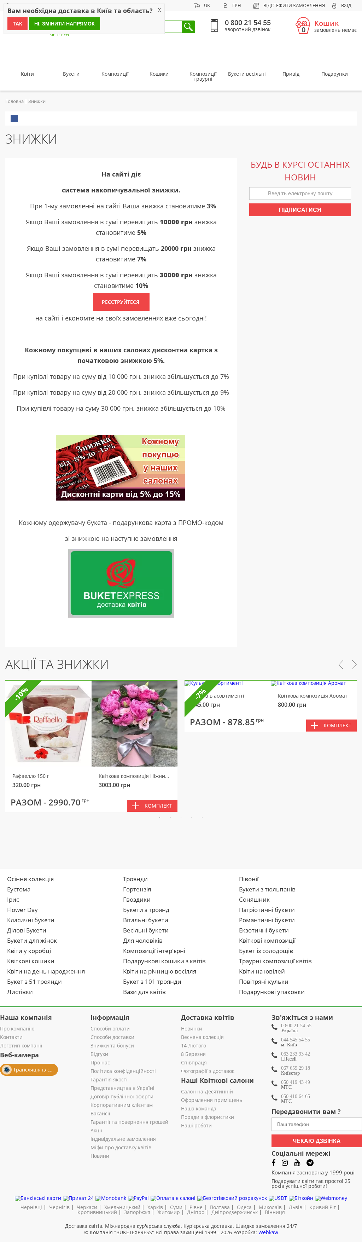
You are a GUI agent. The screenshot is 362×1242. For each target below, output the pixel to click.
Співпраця (194, 1063)
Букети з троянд (146, 910)
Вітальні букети (145, 920)
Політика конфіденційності (123, 1071)
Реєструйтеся (121, 302)
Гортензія (137, 889)
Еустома (18, 889)
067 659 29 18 (295, 1068)
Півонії (248, 879)
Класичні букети (30, 920)
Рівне (196, 1207)
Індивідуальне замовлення (123, 1139)
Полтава (220, 1207)
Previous (341, 664)
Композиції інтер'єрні (154, 951)
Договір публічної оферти (121, 1097)
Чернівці (31, 1207)
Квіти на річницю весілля (159, 971)
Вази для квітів (144, 992)
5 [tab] (202, 817)
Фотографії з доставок (207, 1071)
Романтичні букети (267, 920)
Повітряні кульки (263, 981)
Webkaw (268, 1232)
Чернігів (59, 1207)
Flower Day (22, 910)
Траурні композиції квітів (275, 961)
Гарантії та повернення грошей (129, 1122)
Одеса (244, 1207)
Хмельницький (122, 1207)
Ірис (13, 899)
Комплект (158, 805)
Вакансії (100, 1114)
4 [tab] (191, 817)
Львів (295, 1207)
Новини (99, 1156)
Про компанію (17, 1029)
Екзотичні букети (264, 930)
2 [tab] (170, 817)
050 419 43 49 (295, 1082)
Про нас (100, 1063)
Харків (155, 1207)
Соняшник (254, 899)
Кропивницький (97, 1212)
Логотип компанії (21, 1046)
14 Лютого (193, 1046)
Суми (176, 1207)
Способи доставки (112, 1037)
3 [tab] (181, 817)
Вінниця (275, 1212)
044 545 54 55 (295, 1039)
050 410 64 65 (295, 1096)
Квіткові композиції (267, 940)
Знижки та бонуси (112, 1046)
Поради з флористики (207, 1117)
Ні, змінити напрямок (64, 24)
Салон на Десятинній (207, 1092)
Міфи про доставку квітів (120, 1148)
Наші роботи (196, 1126)
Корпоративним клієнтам (121, 1105)
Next (354, 664)
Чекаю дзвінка (317, 1141)
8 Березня (193, 1054)
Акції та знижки (57, 664)
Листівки (20, 992)
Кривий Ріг (322, 1207)
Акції (96, 1131)
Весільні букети (146, 930)
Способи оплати (110, 1029)
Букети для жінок (32, 940)
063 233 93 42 (295, 1054)
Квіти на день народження (46, 971)
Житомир (168, 1212)
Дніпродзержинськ (234, 1212)
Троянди (135, 879)
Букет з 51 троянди (34, 981)
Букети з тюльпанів (267, 889)
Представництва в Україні (122, 1088)
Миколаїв (270, 1207)
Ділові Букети (26, 930)
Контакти (11, 1037)
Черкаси (87, 1207)
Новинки (191, 1029)
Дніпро (195, 1212)
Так (17, 24)
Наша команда (198, 1109)
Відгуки (99, 1054)
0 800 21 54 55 (296, 1025)
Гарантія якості (109, 1080)
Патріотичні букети (267, 910)
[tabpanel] (91, 746)
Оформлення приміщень (211, 1100)
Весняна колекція (202, 1037)
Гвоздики (137, 899)
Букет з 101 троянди (152, 981)
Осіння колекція (30, 879)
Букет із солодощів (266, 951)
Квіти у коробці (29, 951)
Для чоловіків (143, 940)
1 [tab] (159, 817)
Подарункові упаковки (272, 992)
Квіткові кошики (30, 961)
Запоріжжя (137, 1212)
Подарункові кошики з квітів (164, 961)
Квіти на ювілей (262, 971)
